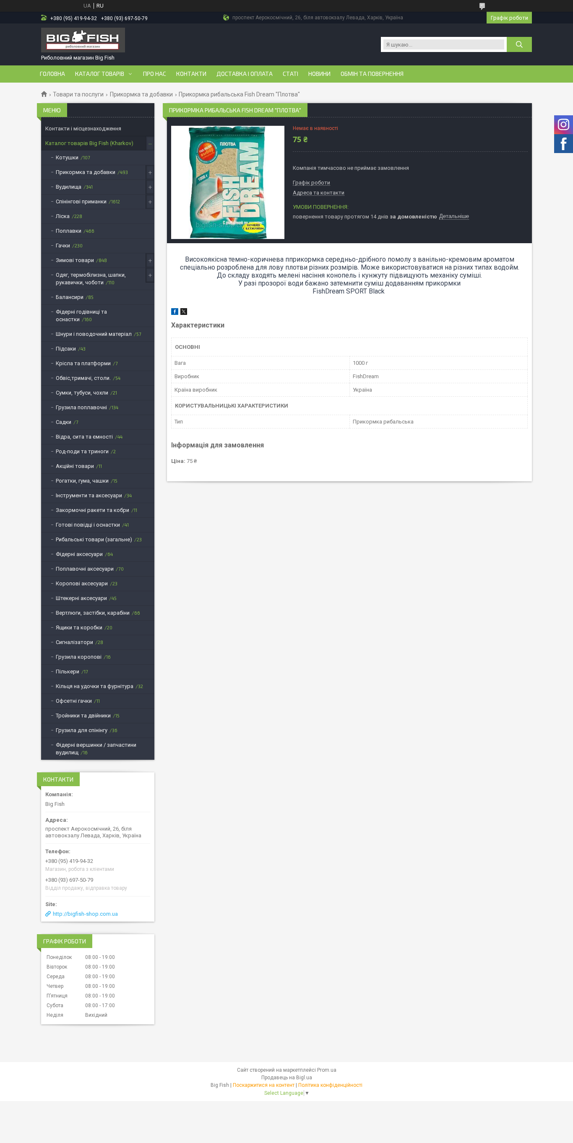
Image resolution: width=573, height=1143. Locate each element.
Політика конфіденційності (330, 1085)
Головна (52, 74)
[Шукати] (519, 44)
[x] (183, 313)
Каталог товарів (99, 74)
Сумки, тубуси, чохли (82, 393)
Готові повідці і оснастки (88, 525)
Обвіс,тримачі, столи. (83, 378)
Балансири (69, 297)
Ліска (63, 216)
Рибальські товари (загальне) (94, 539)
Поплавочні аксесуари (85, 569)
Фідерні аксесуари (79, 554)
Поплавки (68, 231)
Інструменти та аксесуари (89, 495)
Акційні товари (75, 466)
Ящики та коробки (79, 627)
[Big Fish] (83, 41)
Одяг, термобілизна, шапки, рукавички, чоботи (91, 279)
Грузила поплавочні (81, 407)
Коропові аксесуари (82, 583)
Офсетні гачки (74, 701)
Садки (63, 422)
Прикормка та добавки (141, 94)
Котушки (67, 157)
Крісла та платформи (83, 363)
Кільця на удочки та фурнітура (94, 686)
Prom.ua (326, 1070)
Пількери (67, 671)
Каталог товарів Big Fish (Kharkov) (89, 143)
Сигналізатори (74, 642)
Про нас (154, 74)
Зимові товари (75, 260)
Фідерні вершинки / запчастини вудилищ (96, 749)
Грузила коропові (79, 657)
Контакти (191, 74)
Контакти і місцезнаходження (83, 128)
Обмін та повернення (372, 74)
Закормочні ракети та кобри (92, 510)
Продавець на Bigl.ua (286, 1078)
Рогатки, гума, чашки (82, 481)
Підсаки (66, 348)
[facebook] (174, 313)
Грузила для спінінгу (81, 730)
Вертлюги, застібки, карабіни (93, 613)
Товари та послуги (78, 94)
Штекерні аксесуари (81, 598)
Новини (319, 74)
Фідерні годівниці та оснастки (81, 315)
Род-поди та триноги (82, 451)
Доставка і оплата (244, 74)
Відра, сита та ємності (84, 437)
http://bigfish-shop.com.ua (85, 914)
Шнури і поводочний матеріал (94, 334)
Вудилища (68, 187)
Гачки (63, 245)
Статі (290, 74)
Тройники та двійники (83, 715)
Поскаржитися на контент (263, 1085)
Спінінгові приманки (81, 201)
